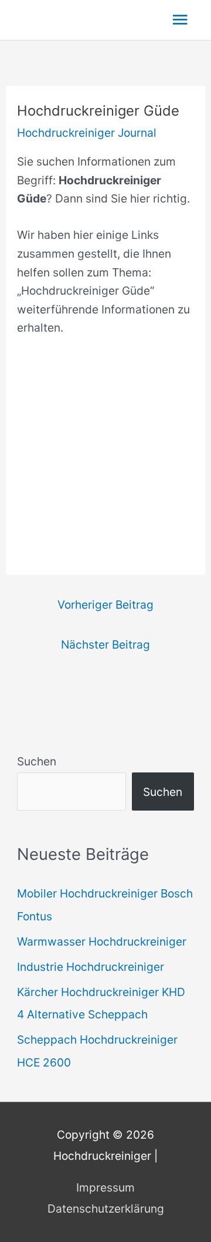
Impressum (105, 1187)
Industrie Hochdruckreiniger (90, 967)
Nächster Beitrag (105, 644)
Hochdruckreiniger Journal (86, 133)
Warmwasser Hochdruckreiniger (101, 941)
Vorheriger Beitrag (105, 605)
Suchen (36, 761)
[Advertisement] (105, 457)
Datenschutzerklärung (105, 1209)
